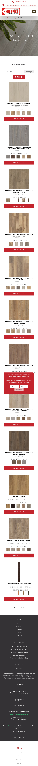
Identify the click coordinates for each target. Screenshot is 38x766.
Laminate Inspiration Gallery (19, 652)
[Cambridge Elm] (23, 287)
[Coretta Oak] (13, 113)
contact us (20, 706)
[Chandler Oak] (28, 200)
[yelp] (21, 748)
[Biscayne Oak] (18, 200)
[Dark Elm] (28, 549)
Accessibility (19, 752)
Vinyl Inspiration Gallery (19, 655)
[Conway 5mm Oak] (13, 418)
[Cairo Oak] (13, 331)
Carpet (19, 624)
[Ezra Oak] (23, 113)
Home (4, 18)
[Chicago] (28, 505)
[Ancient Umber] (13, 593)
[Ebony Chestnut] (28, 593)
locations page (13, 726)
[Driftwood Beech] (23, 593)
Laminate (19, 630)
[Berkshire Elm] (18, 287)
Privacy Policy (19, 759)
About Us (19, 669)
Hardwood (19, 627)
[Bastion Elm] (19, 266)
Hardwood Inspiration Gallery (19, 649)
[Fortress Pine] (19, 441)
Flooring (9, 18)
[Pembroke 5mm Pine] (19, 353)
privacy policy (20, 380)
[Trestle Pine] (24, 462)
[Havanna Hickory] (19, 222)
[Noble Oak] (23, 156)
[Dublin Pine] (23, 331)
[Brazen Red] (18, 593)
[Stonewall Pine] (19, 462)
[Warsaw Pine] (21, 244)
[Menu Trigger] (34, 11)
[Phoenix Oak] (16, 244)
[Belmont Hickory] (13, 200)
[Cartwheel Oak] (23, 200)
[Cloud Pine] (19, 91)
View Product (19, 119)
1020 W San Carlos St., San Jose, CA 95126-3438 (21, 5)
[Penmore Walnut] (28, 156)
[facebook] (18, 748)
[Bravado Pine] (19, 135)
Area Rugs (19, 635)
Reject (23, 386)
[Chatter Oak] (18, 549)
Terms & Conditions (19, 755)
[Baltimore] (19, 484)
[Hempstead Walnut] (13, 156)
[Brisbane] (18, 505)
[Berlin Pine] (19, 310)
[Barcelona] (13, 505)
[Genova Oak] (28, 113)
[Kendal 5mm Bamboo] (23, 418)
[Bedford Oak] (13, 287)
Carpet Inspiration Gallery (19, 646)
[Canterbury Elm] (28, 287)
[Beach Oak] (13, 549)
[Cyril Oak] (18, 113)
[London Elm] (28, 331)
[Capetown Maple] (18, 331)
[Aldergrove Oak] (19, 397)
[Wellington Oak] (26, 244)
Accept (14, 386)
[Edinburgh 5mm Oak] (18, 418)
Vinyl (15, 18)
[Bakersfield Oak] (19, 179)
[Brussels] (23, 505)
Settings (19, 389)
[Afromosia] (19, 572)
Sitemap (19, 763)
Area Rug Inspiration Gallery (19, 658)
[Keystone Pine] (18, 156)
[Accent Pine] (19, 528)
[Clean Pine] (23, 549)
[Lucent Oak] (28, 418)
